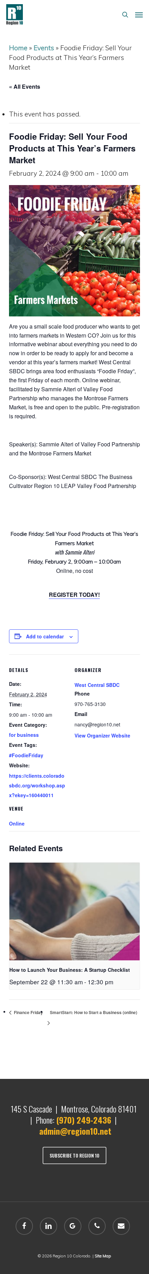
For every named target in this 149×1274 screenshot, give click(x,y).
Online (17, 823)
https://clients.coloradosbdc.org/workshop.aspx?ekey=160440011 (37, 785)
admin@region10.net (75, 1131)
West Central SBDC (97, 684)
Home (18, 48)
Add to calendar (45, 636)
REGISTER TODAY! (74, 595)
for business (24, 734)
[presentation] (74, 911)
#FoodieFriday (26, 755)
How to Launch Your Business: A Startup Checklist (69, 969)
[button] (139, 14)
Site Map (103, 1255)
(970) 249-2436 (83, 1120)
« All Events (24, 86)
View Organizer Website (102, 735)
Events (44, 48)
